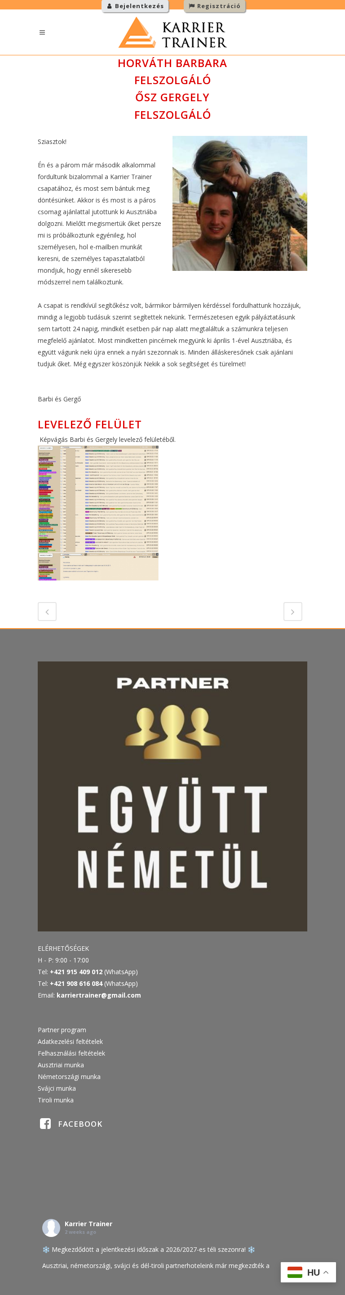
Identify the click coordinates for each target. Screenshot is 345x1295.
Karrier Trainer (88, 1223)
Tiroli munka (56, 1100)
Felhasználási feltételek (71, 1053)
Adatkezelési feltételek (70, 1041)
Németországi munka (69, 1076)
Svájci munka (57, 1088)
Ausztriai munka (61, 1065)
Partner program (62, 1029)
